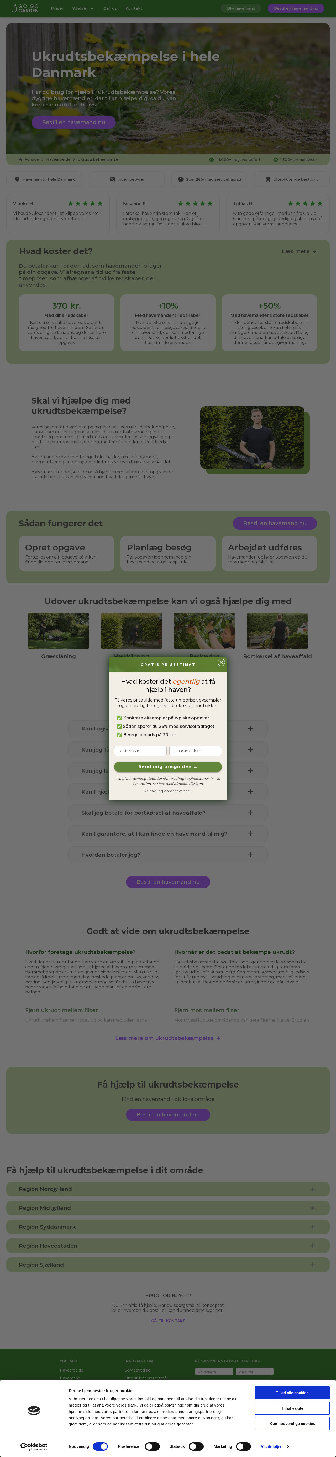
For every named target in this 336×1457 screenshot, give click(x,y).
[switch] (152, 1446)
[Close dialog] (221, 662)
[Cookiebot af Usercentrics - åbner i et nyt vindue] (34, 1447)
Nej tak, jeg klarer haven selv (168, 791)
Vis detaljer (271, 1446)
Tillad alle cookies (292, 1392)
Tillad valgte (292, 1408)
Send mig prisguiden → (168, 766)
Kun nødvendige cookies (292, 1423)
